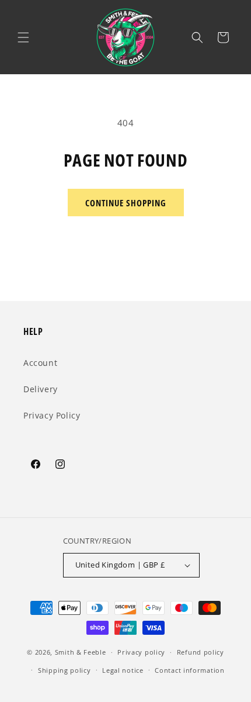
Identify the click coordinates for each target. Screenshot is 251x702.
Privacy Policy (51, 415)
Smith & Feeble (80, 652)
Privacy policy (141, 652)
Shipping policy (64, 670)
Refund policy (200, 652)
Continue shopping (125, 203)
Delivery (40, 389)
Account (40, 362)
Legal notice (122, 670)
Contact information (189, 670)
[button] (23, 37)
